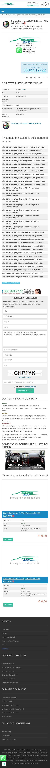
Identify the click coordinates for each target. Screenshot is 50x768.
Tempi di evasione (8, 663)
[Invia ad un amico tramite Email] (38, 78)
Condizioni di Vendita (9, 637)
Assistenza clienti (33, 4)
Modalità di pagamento (10, 683)
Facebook (5, 649)
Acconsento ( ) (26, 387)
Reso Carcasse (7, 717)
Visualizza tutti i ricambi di (26, 123)
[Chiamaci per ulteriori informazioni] (42, 78)
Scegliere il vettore (8, 679)
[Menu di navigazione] (3, 11)
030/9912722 (34, 70)
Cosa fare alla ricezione (9, 675)
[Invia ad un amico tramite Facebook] (30, 78)
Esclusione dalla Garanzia (10, 713)
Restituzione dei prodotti (10, 705)
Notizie (4, 645)
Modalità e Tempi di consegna (12, 667)
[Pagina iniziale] (3, 15)
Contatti (4, 633)
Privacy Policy (30, 387)
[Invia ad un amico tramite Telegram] (34, 78)
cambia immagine (25, 377)
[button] (8, 539)
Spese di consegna (8, 671)
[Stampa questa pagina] (46, 78)
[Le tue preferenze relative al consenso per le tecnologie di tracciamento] (4, 764)
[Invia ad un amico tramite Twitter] (26, 78)
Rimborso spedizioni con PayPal (13, 709)
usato (24, 89)
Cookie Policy (6, 735)
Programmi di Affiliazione (10, 641)
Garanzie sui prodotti (9, 698)
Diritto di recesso (7, 701)
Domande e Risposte (9, 739)
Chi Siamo (5, 629)
